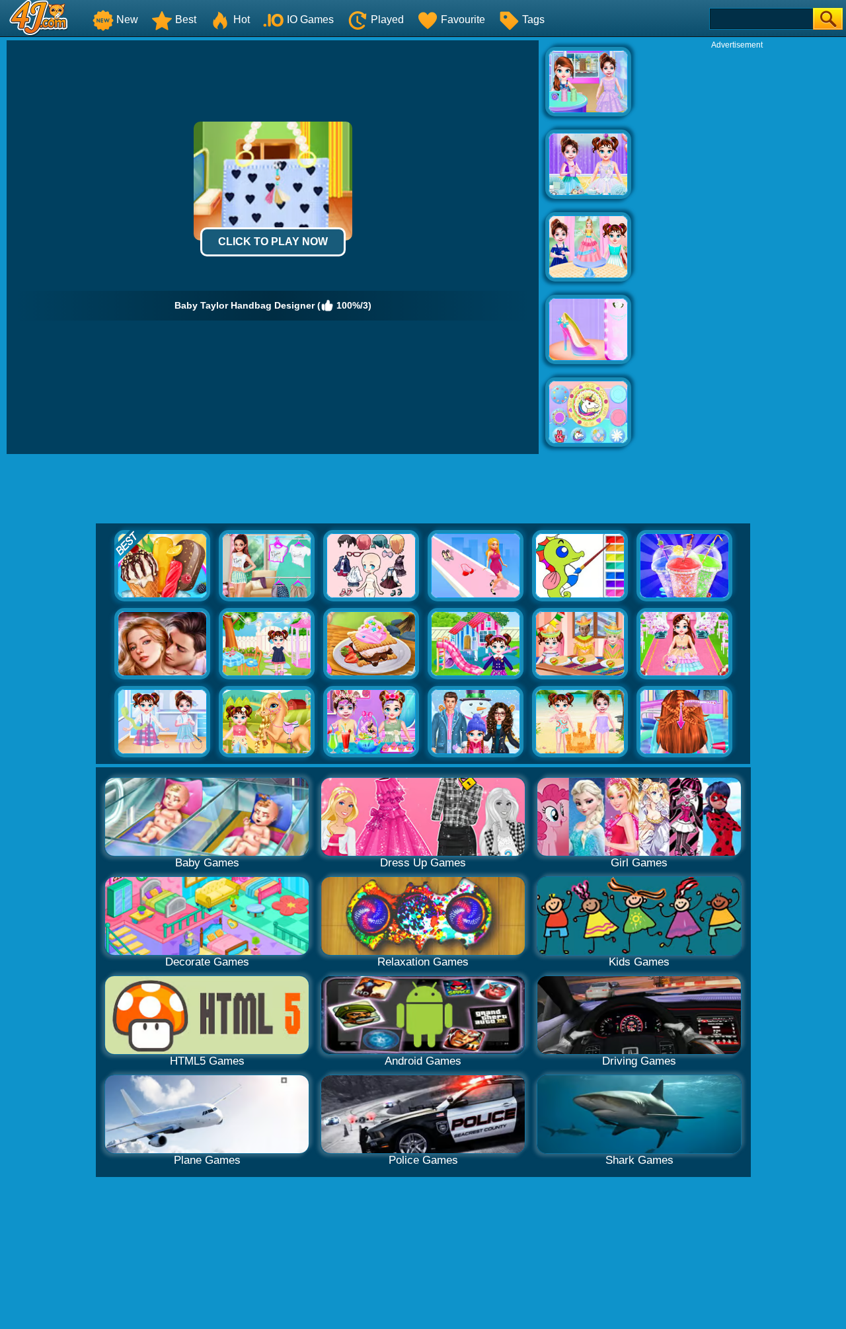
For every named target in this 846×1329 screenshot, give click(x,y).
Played (387, 19)
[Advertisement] (737, 248)
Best (185, 19)
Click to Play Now (273, 241)
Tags (533, 19)
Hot (241, 19)
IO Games (310, 19)
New (127, 19)
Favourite (463, 19)
